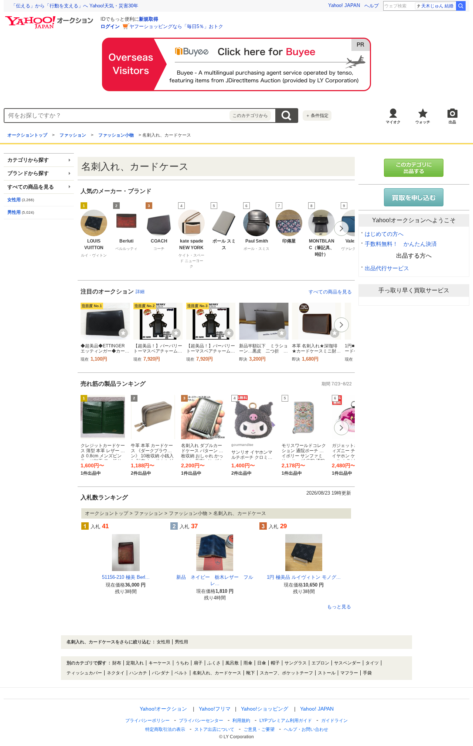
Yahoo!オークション (163, 709)
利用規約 (241, 720)
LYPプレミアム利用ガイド (285, 720)
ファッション (72, 135)
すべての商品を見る (330, 292)
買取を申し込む (414, 197)
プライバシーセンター (201, 720)
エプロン (320, 663)
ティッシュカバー (84, 672)
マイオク (393, 122)
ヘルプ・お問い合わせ (306, 729)
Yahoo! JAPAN (344, 5)
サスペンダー (347, 663)
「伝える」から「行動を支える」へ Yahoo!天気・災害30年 (74, 5)
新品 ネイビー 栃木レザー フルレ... (214, 580)
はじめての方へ (384, 234)
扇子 (198, 663)
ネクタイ (116, 672)
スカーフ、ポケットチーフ (286, 672)
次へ (341, 228)
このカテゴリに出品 (414, 168)
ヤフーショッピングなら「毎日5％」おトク (176, 26)
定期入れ (135, 663)
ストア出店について (214, 729)
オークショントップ (27, 135)
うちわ (182, 663)
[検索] (461, 6)
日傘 (261, 663)
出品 (452, 122)
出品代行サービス (387, 268)
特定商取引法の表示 (165, 729)
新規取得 (148, 19)
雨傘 (248, 663)
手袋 (367, 672)
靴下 (250, 672)
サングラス (296, 663)
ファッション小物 (116, 135)
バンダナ (161, 672)
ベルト (181, 672)
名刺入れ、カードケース (217, 672)
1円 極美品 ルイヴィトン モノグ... (304, 577)
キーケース (160, 663)
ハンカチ (138, 672)
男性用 (14, 212)
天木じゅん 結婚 (437, 5)
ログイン (110, 26)
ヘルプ (371, 5)
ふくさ (214, 663)
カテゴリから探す (28, 160)
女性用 (14, 199)
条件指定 (317, 115)
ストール (327, 672)
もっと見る (339, 606)
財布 (116, 663)
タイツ (372, 663)
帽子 (275, 663)
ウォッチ (422, 122)
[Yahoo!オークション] (50, 18)
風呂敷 (232, 663)
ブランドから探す (28, 173)
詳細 (140, 291)
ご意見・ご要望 (259, 729)
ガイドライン (334, 720)
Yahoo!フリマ (215, 709)
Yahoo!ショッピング (264, 709)
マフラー (349, 672)
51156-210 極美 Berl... (126, 577)
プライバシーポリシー (147, 720)
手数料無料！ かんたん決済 (401, 244)
